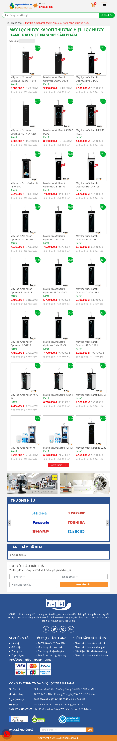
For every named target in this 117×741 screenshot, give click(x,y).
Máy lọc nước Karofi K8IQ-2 (58, 394)
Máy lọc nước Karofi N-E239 (91, 447)
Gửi (89, 729)
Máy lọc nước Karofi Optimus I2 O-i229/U (87, 343)
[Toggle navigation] (104, 5)
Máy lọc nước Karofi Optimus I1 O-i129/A (22, 237)
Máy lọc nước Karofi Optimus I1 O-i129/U (54, 237)
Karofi (14, 84)
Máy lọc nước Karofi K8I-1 (25, 447)
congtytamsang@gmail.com (69, 704)
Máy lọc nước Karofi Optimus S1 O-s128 (21, 290)
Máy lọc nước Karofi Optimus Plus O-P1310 (23, 79)
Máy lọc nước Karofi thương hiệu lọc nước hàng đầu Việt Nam (57, 22)
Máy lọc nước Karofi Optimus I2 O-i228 (21, 343)
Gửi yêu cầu (83, 584)
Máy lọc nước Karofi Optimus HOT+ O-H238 (24, 131)
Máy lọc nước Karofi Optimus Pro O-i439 (87, 79)
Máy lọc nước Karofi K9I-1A (58, 447)
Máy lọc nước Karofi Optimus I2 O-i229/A (54, 343)
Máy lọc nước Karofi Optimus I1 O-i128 (87, 237)
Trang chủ (16, 22)
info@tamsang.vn (43, 704)
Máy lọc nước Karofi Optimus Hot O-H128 (88, 184)
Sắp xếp (13, 41)
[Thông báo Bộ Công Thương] (69, 719)
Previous (9, 523)
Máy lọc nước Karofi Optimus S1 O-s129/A (55, 290)
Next (107, 523)
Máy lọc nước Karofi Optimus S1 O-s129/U (88, 290)
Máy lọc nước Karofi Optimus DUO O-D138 (55, 79)
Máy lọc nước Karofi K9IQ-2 (91, 394)
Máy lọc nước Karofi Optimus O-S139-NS (54, 184)
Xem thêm (56, 465)
